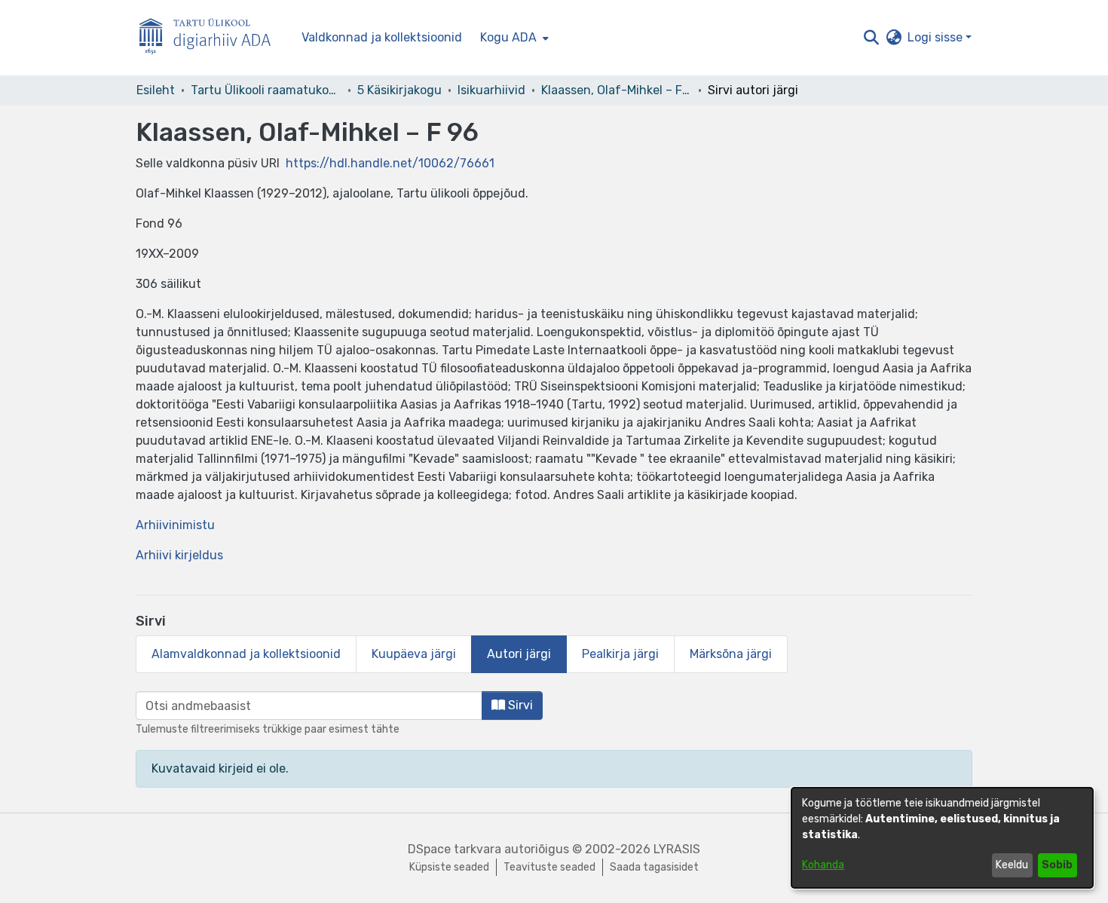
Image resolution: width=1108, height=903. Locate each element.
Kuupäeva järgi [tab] (414, 654)
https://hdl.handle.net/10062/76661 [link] (390, 163)
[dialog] (942, 838)
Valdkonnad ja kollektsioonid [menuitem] (381, 37)
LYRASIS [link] (676, 849)
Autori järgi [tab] (519, 654)
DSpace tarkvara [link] (454, 849)
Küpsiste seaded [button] (449, 867)
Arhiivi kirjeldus (179, 555)
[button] (871, 38)
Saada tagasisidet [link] (654, 867)
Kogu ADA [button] (508, 37)
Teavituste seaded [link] (549, 867)
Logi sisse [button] (937, 37)
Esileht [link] (155, 90)
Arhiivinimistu (175, 525)
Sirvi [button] (519, 705)
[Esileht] (211, 38)
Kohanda (823, 865)
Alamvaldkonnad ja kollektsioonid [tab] (246, 654)
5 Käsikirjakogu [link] (399, 90)
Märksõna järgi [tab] (731, 654)
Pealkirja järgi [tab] (620, 654)
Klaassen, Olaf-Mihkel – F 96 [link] (616, 90)
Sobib (1057, 865)
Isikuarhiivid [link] (491, 90)
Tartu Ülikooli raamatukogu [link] (266, 90)
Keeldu (1012, 865)
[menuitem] (513, 37)
